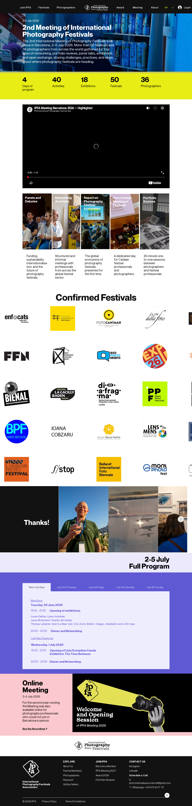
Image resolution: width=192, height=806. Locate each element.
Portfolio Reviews (150, 199)
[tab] (36, 568)
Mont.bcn (36, 581)
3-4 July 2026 (31, 677)
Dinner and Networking (66, 611)
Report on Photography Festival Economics (94, 203)
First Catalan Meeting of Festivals (122, 201)
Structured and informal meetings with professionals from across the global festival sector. (65, 266)
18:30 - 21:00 (38, 631)
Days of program (28, 87)
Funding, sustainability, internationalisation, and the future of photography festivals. (37, 266)
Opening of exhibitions (65, 591)
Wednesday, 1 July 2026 (47, 625)
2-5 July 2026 (30, 20)
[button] (44, 7)
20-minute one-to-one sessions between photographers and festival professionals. (154, 265)
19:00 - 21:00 (38, 591)
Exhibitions (88, 86)
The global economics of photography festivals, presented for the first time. (94, 265)
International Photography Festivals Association (36, 765)
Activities (58, 86)
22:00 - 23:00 (39, 611)
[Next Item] (181, 500)
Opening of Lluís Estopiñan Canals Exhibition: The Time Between (73, 633)
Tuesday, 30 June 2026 (47, 586)
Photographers (151, 86)
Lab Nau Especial (42, 619)
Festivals (116, 86)
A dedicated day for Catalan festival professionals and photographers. (125, 265)
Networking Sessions (63, 199)
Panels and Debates (33, 199)
